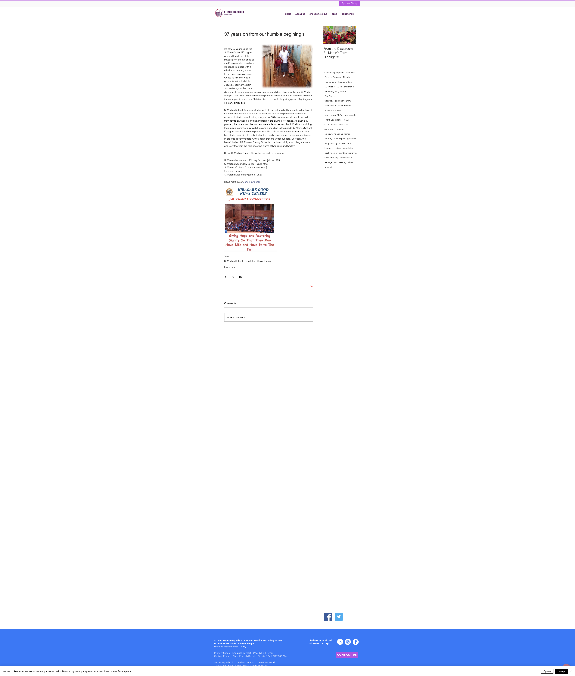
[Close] (571, 671)
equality (328, 138)
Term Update (350, 115)
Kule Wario (329, 86)
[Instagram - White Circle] (348, 642)
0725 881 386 (261, 662)
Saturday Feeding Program (337, 100)
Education (350, 72)
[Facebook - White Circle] (356, 642)
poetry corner (331, 153)
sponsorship (346, 157)
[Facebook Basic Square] (328, 617)
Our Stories (329, 96)
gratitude (351, 138)
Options (547, 671)
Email (271, 653)
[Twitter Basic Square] (339, 617)
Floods (346, 77)
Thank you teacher (333, 119)
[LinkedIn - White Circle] (340, 642)
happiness (329, 143)
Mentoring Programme (335, 91)
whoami (328, 167)
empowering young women (337, 134)
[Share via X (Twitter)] (233, 276)
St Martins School (233, 260)
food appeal (339, 138)
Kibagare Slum (345, 82)
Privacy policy (124, 671)
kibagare (328, 148)
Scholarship (330, 105)
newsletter (250, 260)
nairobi (338, 148)
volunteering (340, 162)
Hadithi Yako (330, 82)
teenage (328, 162)
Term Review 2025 (333, 115)
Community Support (334, 72)
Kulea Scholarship (345, 86)
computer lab (330, 124)
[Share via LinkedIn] (240, 276)
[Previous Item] (328, 34)
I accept (561, 671)
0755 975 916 (259, 653)
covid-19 (343, 124)
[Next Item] (351, 34)
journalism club (343, 143)
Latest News (230, 267)
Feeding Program (332, 77)
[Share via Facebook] (225, 276)
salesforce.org (331, 157)
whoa (350, 162)
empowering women (334, 129)
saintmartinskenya (348, 153)
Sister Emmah (264, 260)
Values (347, 119)
